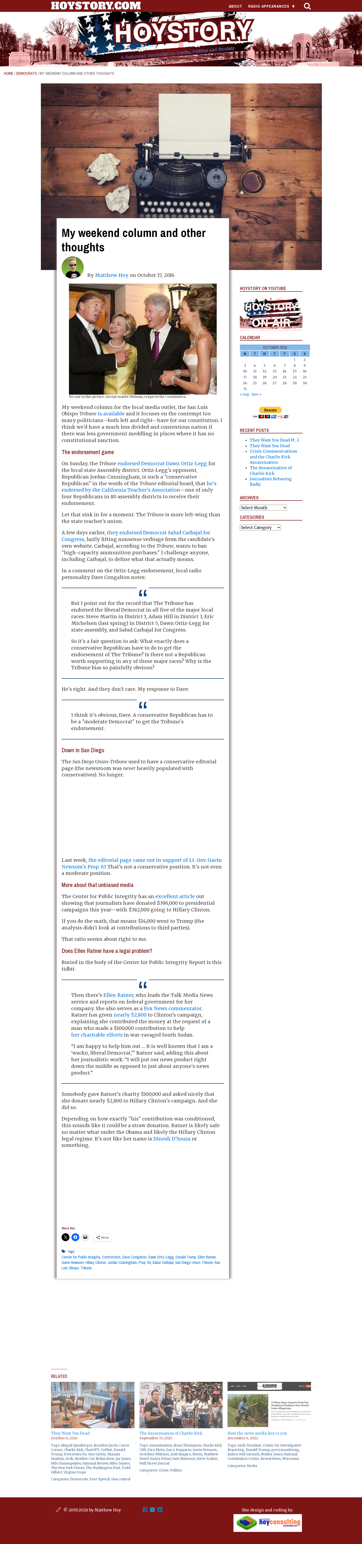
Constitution (111, 1257)
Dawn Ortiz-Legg (161, 1257)
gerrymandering (285, 1450)
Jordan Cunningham (122, 1262)
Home (8, 73)
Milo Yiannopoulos (66, 1463)
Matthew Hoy (112, 275)
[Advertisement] (143, 817)
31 (245, 388)
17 (245, 377)
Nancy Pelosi (160, 1459)
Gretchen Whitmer (154, 1454)
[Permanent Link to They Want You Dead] (92, 1384)
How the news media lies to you (257, 1433)
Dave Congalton (134, 1257)
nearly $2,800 (130, 1015)
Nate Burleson (183, 1459)
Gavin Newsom (73, 1262)
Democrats (26, 73)
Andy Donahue (249, 1445)
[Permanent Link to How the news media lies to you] (269, 1384)
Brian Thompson (187, 1445)
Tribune (86, 1268)
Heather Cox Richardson (94, 1459)
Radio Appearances (268, 6)
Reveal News (271, 1459)
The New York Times (67, 1468)
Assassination (160, 1445)
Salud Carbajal (162, 1262)
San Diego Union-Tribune (194, 1262)
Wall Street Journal (154, 1463)
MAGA (197, 1454)
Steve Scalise (207, 1459)
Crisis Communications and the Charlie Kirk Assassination (273, 457)
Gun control (120, 1479)
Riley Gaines (120, 1463)
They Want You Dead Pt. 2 (274, 440)
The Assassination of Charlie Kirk (170, 1433)
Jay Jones (123, 1459)
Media (252, 1466)
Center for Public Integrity (81, 1257)
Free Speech (100, 1479)
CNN (142, 1450)
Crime (164, 1470)
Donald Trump (186, 1257)
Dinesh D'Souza (172, 1139)
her (75, 1035)
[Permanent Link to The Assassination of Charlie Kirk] (181, 1384)
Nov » (256, 394)
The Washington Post (103, 1468)
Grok (69, 1459)
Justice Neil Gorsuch (243, 1454)
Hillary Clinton (95, 1262)
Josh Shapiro (181, 1454)
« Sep (244, 394)
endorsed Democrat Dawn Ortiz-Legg (162, 463)
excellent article (175, 896)
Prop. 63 (145, 1262)
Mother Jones (271, 1454)
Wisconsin (290, 1459)
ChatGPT (92, 1450)
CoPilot (106, 1450)
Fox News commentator (172, 1008)
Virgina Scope (75, 1472)
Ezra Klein (156, 1450)
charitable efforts (102, 1035)
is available (111, 414)
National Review (95, 1463)
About (235, 6)
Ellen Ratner (118, 995)
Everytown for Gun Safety (85, 1454)
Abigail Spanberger (76, 1445)
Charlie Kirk (73, 1450)
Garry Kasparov (178, 1450)
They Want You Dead (270, 445)
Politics (176, 1470)
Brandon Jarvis (106, 1445)
